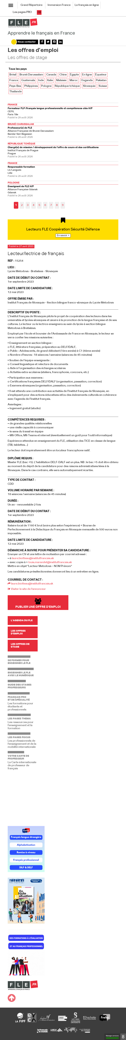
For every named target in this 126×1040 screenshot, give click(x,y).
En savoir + (63, 235)
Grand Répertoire (31, 5)
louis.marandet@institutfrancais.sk (50, 562)
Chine (63, 74)
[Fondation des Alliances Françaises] (46, 1017)
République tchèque (67, 86)
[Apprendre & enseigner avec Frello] (105, 1017)
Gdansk (22, 189)
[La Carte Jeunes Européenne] (31, 1017)
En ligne (87, 74)
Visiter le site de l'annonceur (28, 589)
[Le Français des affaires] (85, 1030)
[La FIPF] (20, 1017)
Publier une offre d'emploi (38, 606)
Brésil (12, 74)
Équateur (101, 74)
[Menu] (10, 5)
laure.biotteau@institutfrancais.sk (33, 558)
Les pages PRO (22, 12)
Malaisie (61, 80)
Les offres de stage (27, 57)
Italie (50, 80)
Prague (53, 150)
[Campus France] (56, 1030)
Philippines (31, 86)
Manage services (112, 1036)
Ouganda (87, 80)
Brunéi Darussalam (31, 74)
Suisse (103, 86)
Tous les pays (18, 69)
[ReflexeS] (70, 1030)
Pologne (46, 86)
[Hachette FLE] (89, 1017)
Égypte (74, 74)
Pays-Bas (15, 86)
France (13, 80)
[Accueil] (23, 23)
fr (39, 12)
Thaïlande (15, 91)
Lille (21, 169)
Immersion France (59, 5)
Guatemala (28, 80)
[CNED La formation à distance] (62, 1017)
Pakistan (101, 80)
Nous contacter (27, 42)
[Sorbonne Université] (75, 1017)
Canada (51, 74)
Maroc (74, 80)
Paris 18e (50, 111)
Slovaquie (89, 86)
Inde (41, 80)
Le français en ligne (87, 5)
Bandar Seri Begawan (31, 130)
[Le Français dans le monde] (42, 1030)
